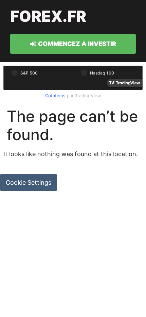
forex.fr (48, 16)
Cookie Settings (28, 182)
